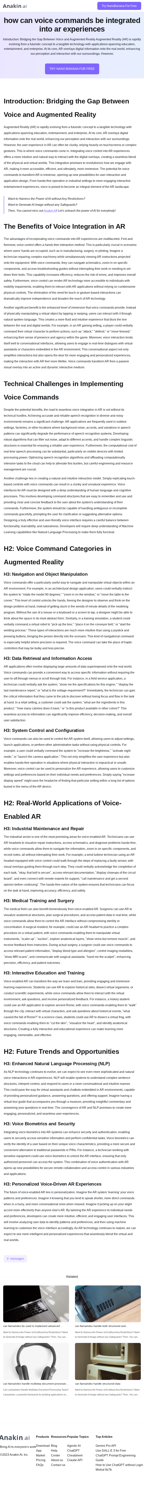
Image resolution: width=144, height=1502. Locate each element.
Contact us (58, 1465)
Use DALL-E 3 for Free (111, 1450)
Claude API (74, 1460)
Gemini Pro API (106, 1445)
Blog (54, 1445)
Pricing (40, 1460)
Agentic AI (74, 1445)
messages (17, 1258)
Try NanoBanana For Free (119, 5)
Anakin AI (50, 210)
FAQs (40, 1465)
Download (43, 1445)
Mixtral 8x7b (104, 1469)
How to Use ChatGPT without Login (119, 1465)
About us (57, 1460)
